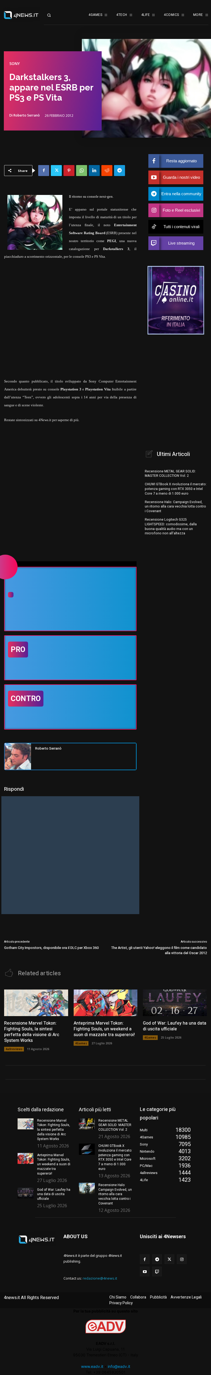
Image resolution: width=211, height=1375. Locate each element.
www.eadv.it (92, 1366)
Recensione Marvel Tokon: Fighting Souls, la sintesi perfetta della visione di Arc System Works (31, 1032)
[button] (53, 15)
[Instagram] (182, 1259)
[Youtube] (144, 1271)
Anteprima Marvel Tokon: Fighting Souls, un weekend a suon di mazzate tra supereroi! (104, 1029)
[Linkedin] (94, 170)
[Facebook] (43, 170)
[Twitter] (56, 170)
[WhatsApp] (81, 170)
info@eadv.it (119, 1366)
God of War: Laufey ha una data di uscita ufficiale (174, 1026)
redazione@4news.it (100, 1278)
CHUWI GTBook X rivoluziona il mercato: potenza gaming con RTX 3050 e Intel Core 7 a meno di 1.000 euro (176, 489)
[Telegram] (119, 170)
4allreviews (14, 1049)
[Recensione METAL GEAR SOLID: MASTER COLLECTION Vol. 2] (87, 1124)
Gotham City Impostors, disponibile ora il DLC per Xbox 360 (51, 947)
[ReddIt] (106, 170)
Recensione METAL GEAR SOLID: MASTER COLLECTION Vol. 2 (170, 473)
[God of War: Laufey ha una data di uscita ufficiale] (175, 1003)
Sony (14, 64)
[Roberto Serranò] (18, 756)
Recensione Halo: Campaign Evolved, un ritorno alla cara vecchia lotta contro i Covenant (175, 507)
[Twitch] (157, 1271)
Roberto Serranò (26, 115)
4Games (81, 1043)
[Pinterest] (68, 170)
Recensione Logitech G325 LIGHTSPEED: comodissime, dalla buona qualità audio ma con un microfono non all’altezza (171, 526)
